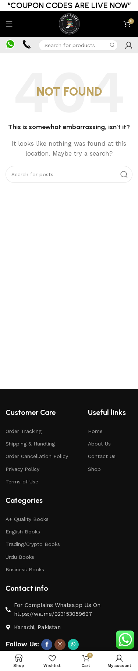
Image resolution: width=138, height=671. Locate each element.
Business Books (25, 569)
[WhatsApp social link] (73, 644)
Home (95, 431)
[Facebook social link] (46, 644)
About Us (99, 444)
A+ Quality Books (27, 519)
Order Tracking (24, 431)
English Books (23, 532)
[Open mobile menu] (9, 24)
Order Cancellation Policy (37, 456)
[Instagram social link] (60, 644)
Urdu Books (20, 557)
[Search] (112, 45)
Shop (94, 469)
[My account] (128, 45)
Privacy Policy (22, 469)
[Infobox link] (10, 44)
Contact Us (102, 456)
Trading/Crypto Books (33, 544)
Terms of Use (22, 481)
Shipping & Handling (30, 444)
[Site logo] (69, 23)
